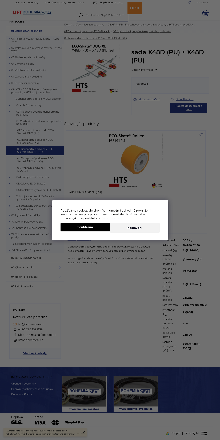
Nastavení (134, 228)
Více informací (112, 218)
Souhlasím (85, 227)
